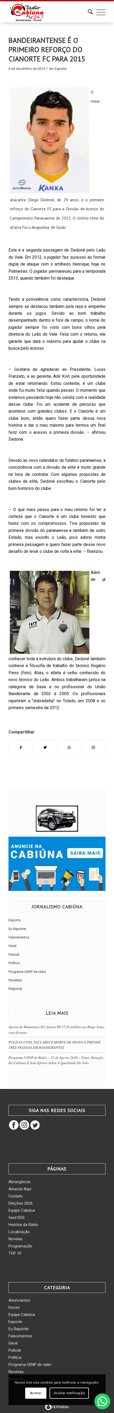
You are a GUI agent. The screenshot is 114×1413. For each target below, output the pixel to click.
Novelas (15, 1239)
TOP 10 (14, 1253)
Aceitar (36, 1393)
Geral (12, 946)
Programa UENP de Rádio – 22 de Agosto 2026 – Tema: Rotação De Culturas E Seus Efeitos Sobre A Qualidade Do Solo (55, 1060)
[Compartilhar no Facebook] (21, 747)
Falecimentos (18, 937)
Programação (20, 1246)
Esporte (61, 69)
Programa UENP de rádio (27, 972)
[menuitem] (87, 11)
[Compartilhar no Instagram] (93, 747)
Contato (15, 1196)
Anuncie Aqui (19, 1189)
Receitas (15, 980)
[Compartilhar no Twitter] (45, 747)
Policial (13, 954)
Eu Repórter (17, 929)
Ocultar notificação (69, 1393)
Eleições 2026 (20, 1203)
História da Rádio (23, 1224)
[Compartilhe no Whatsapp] (69, 747)
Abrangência (19, 1181)
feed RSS (16, 1217)
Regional (15, 989)
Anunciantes (19, 1300)
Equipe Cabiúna (21, 1210)
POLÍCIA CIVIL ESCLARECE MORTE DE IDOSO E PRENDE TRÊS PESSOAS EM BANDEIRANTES (54, 1045)
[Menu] (98, 11)
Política (14, 963)
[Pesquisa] (87, 11)
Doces (14, 1307)
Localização (19, 1231)
